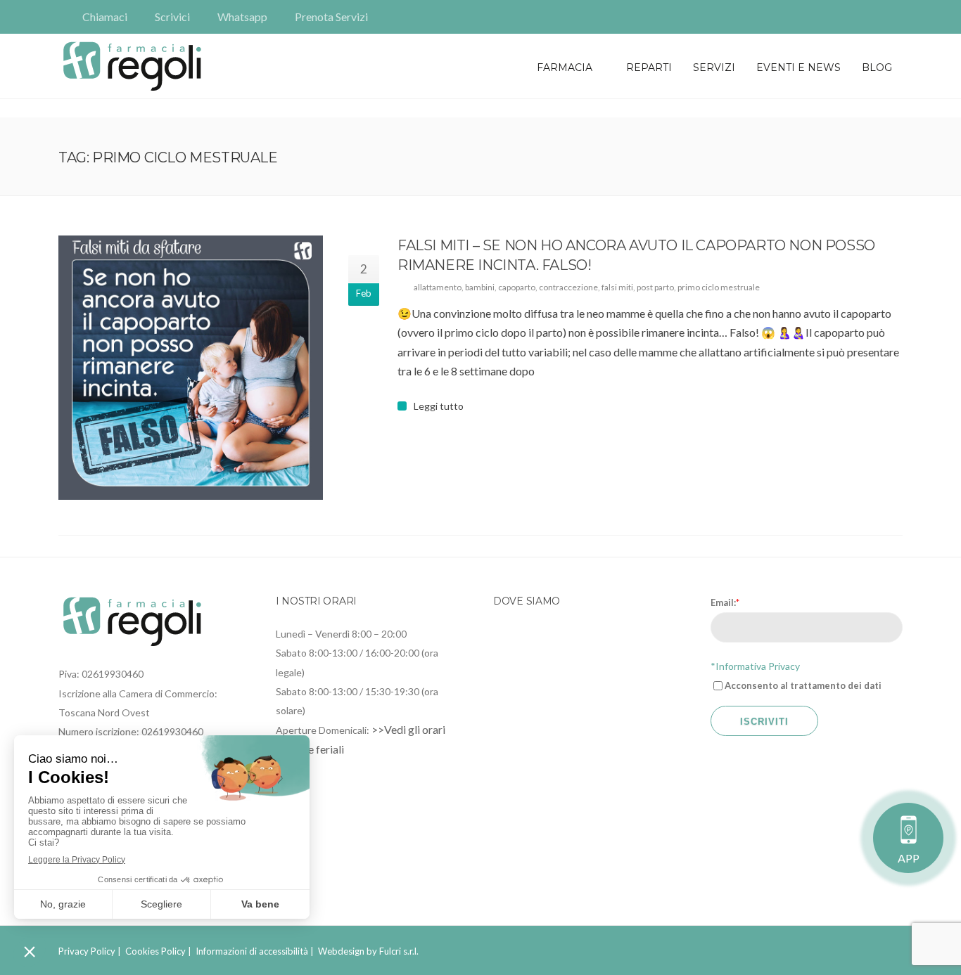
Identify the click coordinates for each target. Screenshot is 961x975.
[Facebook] (873, 17)
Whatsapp (242, 16)
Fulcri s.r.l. (399, 951)
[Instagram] (893, 17)
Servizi (714, 67)
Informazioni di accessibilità (252, 951)
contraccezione (568, 287)
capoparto (516, 287)
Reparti (649, 67)
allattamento (438, 287)
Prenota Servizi (331, 16)
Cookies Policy (155, 951)
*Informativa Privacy (755, 666)
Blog (877, 67)
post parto (655, 287)
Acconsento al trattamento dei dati (803, 685)
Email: (725, 602)
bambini (480, 287)
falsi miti (617, 287)
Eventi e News (798, 67)
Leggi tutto (439, 406)
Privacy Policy (86, 951)
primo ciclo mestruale (718, 287)
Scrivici (172, 16)
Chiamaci (104, 16)
